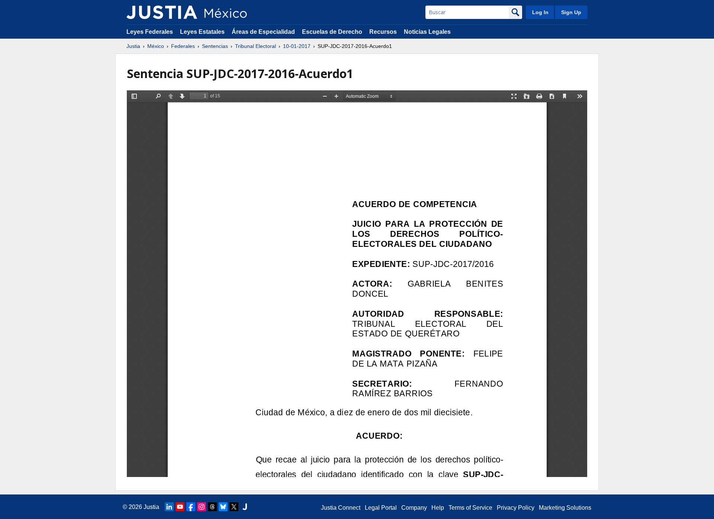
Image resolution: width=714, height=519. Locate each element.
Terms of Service (470, 508)
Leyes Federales (149, 32)
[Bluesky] (223, 506)
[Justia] (161, 12)
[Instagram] (201, 506)
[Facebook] (190, 506)
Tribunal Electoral (255, 46)
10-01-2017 (297, 46)
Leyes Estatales (202, 32)
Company (414, 508)
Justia (133, 46)
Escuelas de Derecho (332, 32)
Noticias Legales (427, 32)
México (155, 46)
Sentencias (215, 46)
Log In (540, 12)
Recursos (383, 32)
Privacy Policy (515, 508)
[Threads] (212, 506)
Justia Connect (340, 508)
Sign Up (571, 12)
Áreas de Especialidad (263, 32)
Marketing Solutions (565, 508)
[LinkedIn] (169, 506)
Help (437, 508)
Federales (183, 46)
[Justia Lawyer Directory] (244, 506)
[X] (233, 506)
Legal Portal (381, 508)
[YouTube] (180, 506)
